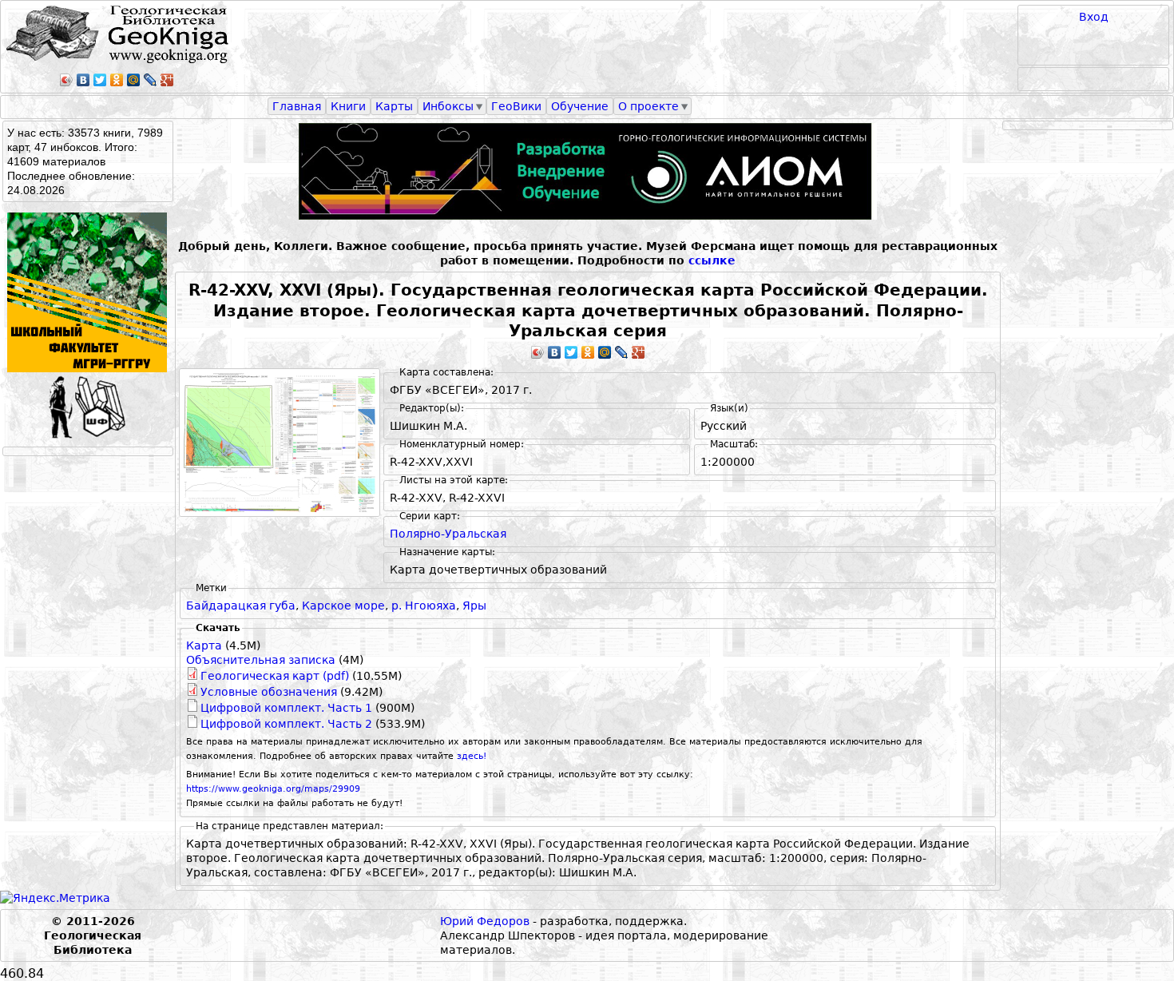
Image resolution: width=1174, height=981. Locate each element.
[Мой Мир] (133, 80)
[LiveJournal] (150, 80)
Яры (474, 605)
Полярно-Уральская (448, 533)
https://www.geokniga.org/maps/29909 (273, 789)
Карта (204, 645)
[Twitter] (100, 80)
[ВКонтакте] (83, 80)
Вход (1094, 16)
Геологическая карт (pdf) (274, 675)
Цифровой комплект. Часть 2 (286, 723)
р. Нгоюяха (423, 605)
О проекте (648, 106)
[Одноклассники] (117, 80)
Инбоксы (448, 106)
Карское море (343, 605)
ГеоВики (516, 106)
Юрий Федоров (484, 921)
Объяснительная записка (260, 659)
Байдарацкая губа (240, 605)
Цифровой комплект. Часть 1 (286, 707)
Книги (348, 106)
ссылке (712, 260)
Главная (296, 106)
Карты (394, 106)
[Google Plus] (167, 80)
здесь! (471, 756)
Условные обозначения (268, 691)
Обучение (580, 106)
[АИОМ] (588, 171)
